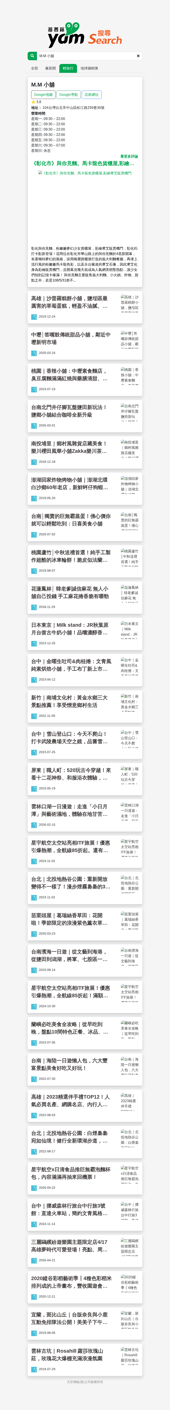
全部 (34, 68)
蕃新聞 (50, 68)
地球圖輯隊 (89, 68)
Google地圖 (43, 94)
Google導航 (68, 94)
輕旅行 (68, 68)
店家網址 (92, 94)
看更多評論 (129, 156)
